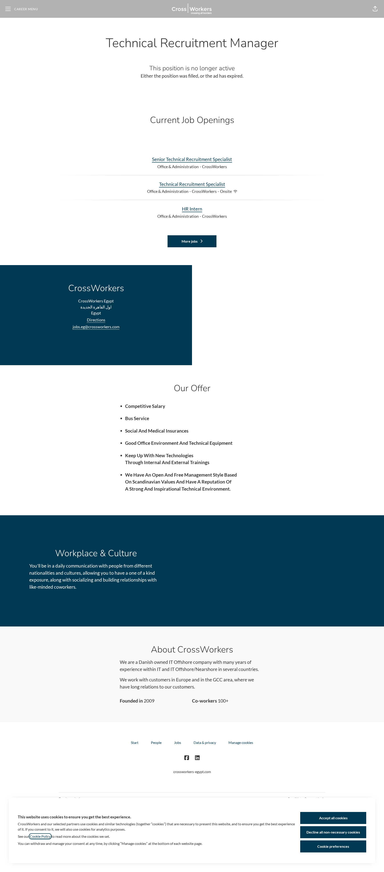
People (156, 742)
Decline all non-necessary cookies (333, 832)
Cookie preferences (333, 846)
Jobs (177, 742)
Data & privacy (205, 742)
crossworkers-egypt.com (192, 771)
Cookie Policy (40, 836)
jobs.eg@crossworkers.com (96, 326)
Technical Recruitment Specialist (192, 184)
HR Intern (192, 208)
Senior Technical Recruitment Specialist (192, 159)
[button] (375, 9)
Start (134, 742)
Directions (96, 319)
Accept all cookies (333, 818)
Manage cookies (240, 742)
